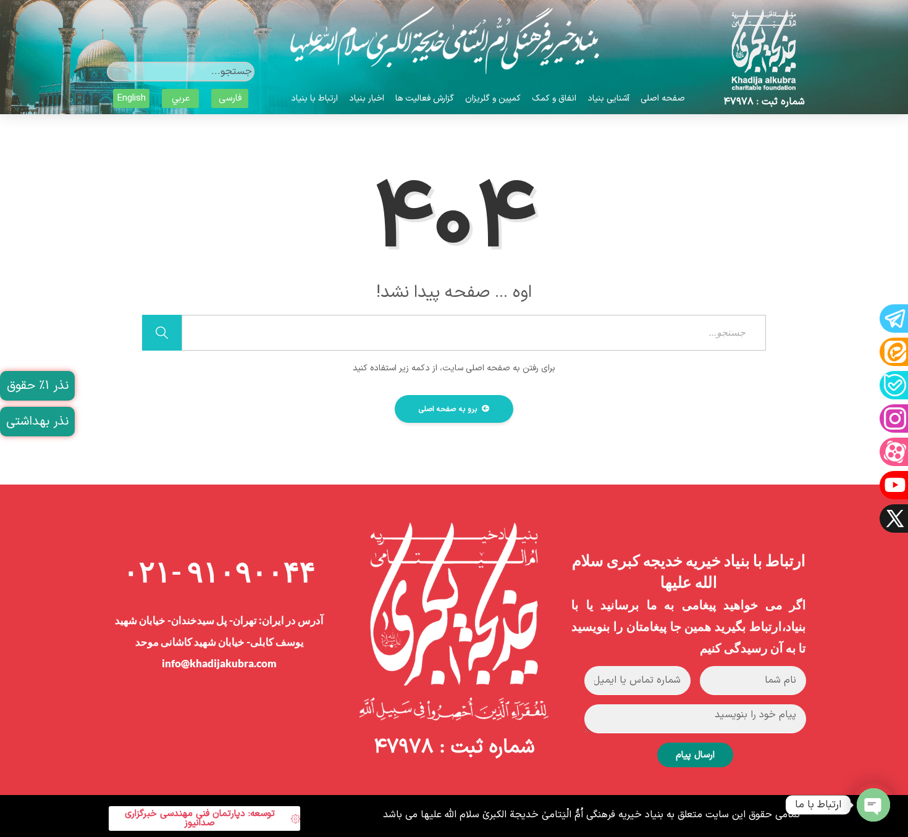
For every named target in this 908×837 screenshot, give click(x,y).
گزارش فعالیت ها (424, 98)
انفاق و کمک (554, 98)
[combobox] (180, 71)
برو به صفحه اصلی (449, 409)
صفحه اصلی (663, 98)
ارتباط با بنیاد (314, 98)
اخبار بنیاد (366, 98)
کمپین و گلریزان (493, 98)
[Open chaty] (873, 805)
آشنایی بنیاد (608, 98)
